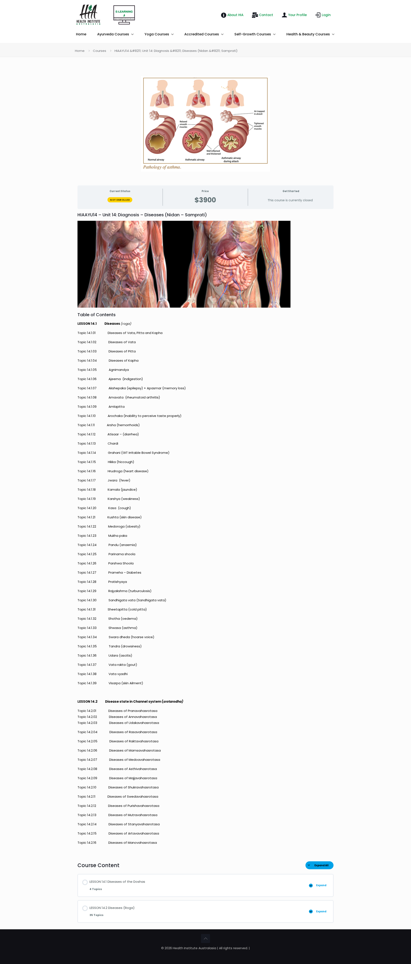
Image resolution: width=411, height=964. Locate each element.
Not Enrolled (120, 200)
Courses (99, 50)
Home (80, 50)
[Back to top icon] (205, 938)
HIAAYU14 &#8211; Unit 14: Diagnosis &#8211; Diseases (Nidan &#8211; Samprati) (176, 50)
